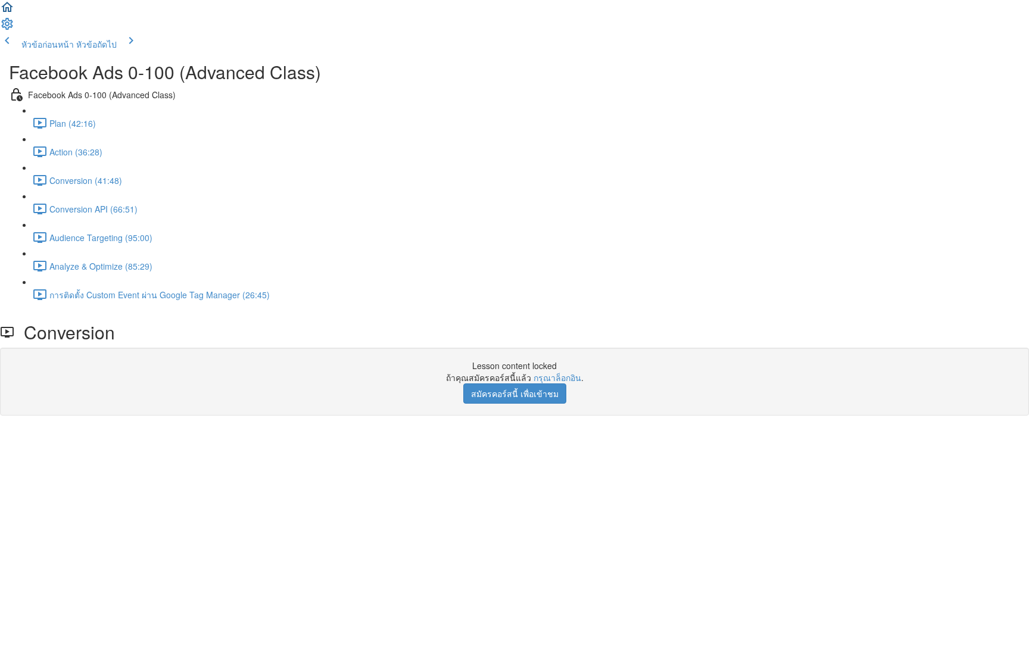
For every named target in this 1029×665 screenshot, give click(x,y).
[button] (7, 11)
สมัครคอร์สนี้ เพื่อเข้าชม (515, 393)
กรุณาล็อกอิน (557, 377)
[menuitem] (7, 27)
